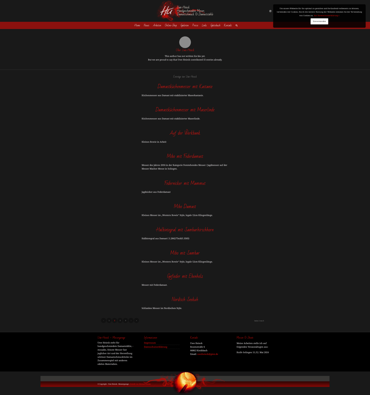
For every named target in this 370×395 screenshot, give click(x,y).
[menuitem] (137, 25)
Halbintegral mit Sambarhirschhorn (185, 230)
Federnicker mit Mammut (185, 183)
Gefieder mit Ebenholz (185, 276)
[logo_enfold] (185, 11)
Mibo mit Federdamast (185, 156)
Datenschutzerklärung (155, 346)
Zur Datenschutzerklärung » (327, 15)
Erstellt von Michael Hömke (140, 384)
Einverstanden (319, 21)
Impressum (150, 342)
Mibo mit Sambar (185, 253)
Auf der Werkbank (185, 133)
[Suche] (235, 25)
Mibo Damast (185, 206)
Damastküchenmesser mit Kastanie (185, 86)
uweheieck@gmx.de (207, 354)
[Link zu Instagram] (270, 11)
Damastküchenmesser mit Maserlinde (185, 110)
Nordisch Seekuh (185, 299)
